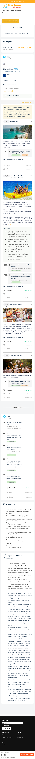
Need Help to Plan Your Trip (10, 21)
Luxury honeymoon (7, 737)
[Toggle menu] (31, 6)
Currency (5, 720)
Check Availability (27, 755)
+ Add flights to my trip (24, 47)
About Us (19, 735)
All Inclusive (5, 740)
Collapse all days (26, 102)
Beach (3, 742)
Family (3, 735)
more (9, 224)
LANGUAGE (6, 725)
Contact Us (20, 737)
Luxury (3, 745)
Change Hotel (8, 91)
